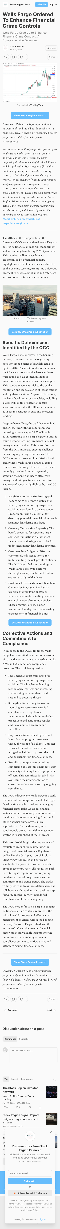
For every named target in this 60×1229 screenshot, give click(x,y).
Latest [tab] (14, 1079)
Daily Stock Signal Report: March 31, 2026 (20, 1121)
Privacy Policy (31, 1210)
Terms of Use (41, 1203)
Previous (12, 1010)
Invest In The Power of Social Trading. (18, 1097)
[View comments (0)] (13, 57)
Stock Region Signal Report (21, 1115)
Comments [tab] (10, 1039)
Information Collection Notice (38, 1206)
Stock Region (17, 46)
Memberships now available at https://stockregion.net (21, 221)
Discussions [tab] (27, 1079)
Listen (53, 48)
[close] (50, 1132)
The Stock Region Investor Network (20, 1089)
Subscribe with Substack (32, 1193)
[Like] (6, 57)
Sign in (53, 4)
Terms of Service (16, 1203)
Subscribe (41, 4)
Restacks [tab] (23, 1039)
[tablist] (16, 1039)
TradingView (36, 105)
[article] (30, 1097)
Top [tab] (6, 1079)
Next (49, 1010)
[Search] (54, 1079)
